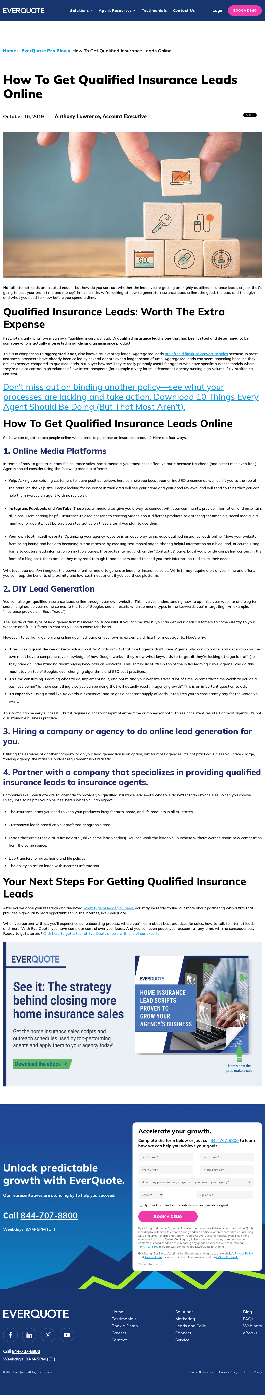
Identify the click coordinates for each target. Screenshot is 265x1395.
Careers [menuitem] (119, 1333)
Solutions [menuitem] (79, 10)
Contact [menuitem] (119, 1340)
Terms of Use (153, 1257)
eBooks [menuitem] (250, 1333)
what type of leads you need (108, 908)
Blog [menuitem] (247, 1312)
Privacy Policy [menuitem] (228, 1372)
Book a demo (245, 10)
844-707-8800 (49, 1215)
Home (9, 51)
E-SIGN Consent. (227, 1257)
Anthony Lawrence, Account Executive (101, 116)
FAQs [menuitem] (248, 1319)
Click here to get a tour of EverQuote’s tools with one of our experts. (101, 933)
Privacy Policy (244, 1253)
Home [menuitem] (117, 1312)
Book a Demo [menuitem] (125, 1326)
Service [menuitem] (182, 1340)
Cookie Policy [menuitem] (253, 1372)
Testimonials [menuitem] (154, 10)
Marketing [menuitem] (185, 1319)
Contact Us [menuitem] (184, 10)
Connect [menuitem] (183, 1333)
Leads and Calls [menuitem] (190, 1326)
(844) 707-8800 (148, 1246)
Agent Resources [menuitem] (115, 10)
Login (218, 10)
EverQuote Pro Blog (44, 51)
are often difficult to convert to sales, (197, 353)
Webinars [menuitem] (252, 1326)
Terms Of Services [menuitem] (201, 1372)
